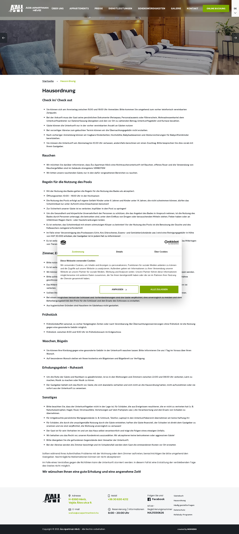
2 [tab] (114, 69)
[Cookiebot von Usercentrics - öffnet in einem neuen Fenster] (166, 243)
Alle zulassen (159, 289)
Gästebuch (178, 495)
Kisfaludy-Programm (183, 514)
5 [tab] (122, 69)
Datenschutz (179, 509)
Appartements (79, 8)
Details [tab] (119, 252)
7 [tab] (126, 69)
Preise (99, 8)
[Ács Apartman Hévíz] (28, 8)
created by (187, 529)
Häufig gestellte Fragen (184, 505)
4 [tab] (120, 69)
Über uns (58, 8)
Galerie (176, 8)
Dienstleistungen (120, 8)
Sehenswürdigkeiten (151, 8)
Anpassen (117, 289)
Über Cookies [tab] (161, 252)
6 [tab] (124, 69)
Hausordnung (180, 500)
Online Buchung (216, 8)
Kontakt (192, 8)
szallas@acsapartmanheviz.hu (84, 512)
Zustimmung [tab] (78, 252)
